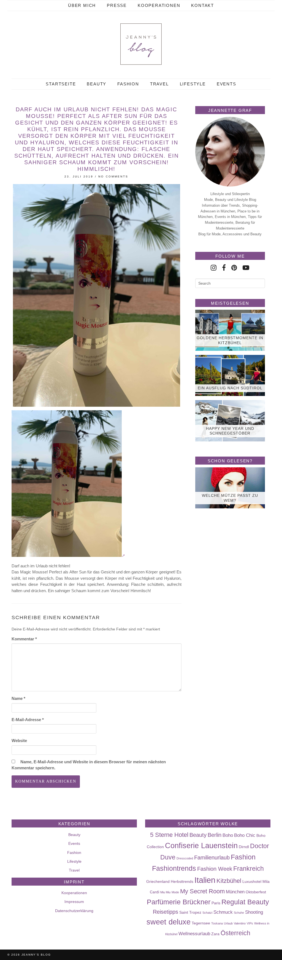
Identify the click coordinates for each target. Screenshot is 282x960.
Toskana (217, 923)
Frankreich (248, 868)
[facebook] (224, 267)
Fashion (128, 84)
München (235, 891)
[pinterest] (234, 267)
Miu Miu (165, 892)
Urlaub (228, 923)
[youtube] (246, 267)
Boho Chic (244, 835)
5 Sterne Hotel (169, 834)
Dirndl (244, 847)
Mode (175, 892)
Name (18, 698)
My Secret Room (202, 891)
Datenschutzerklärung (74, 910)
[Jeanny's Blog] (141, 44)
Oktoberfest (256, 892)
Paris (216, 903)
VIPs (250, 923)
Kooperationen (159, 5)
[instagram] (213, 267)
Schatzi (207, 912)
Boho (228, 835)
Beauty (96, 84)
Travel (159, 84)
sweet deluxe (169, 922)
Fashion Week (214, 869)
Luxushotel (251, 881)
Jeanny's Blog (36, 954)
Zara (215, 934)
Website (19, 740)
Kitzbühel (228, 880)
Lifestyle (193, 84)
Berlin (214, 835)
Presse (117, 5)
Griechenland (158, 881)
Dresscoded (185, 858)
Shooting (254, 912)
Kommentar (24, 639)
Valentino (240, 923)
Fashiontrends (174, 868)
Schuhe (239, 912)
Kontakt (202, 5)
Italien (204, 880)
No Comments (113, 176)
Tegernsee (201, 923)
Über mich (82, 5)
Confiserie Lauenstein (201, 846)
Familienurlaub (212, 857)
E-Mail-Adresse (28, 719)
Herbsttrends (182, 881)
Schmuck (223, 912)
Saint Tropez (190, 912)
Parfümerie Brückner (178, 902)
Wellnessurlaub (194, 933)
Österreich (235, 933)
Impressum (74, 901)
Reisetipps (165, 912)
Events (226, 84)
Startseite (61, 84)
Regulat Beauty (245, 902)
